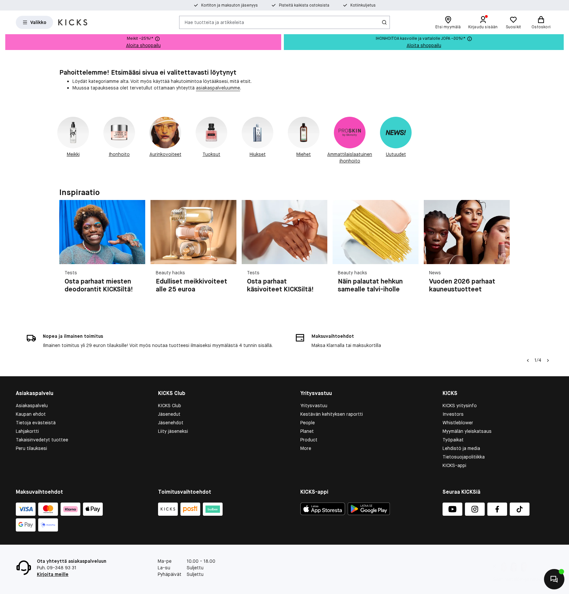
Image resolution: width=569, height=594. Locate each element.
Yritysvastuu (313, 405)
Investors (453, 414)
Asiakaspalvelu (32, 405)
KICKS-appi (454, 465)
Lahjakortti (27, 431)
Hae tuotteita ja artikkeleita (214, 22)
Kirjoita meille (52, 574)
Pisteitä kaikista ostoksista (304, 5)
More (305, 448)
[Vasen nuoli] (528, 360)
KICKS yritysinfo (460, 405)
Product (308, 440)
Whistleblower (458, 423)
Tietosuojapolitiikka (464, 457)
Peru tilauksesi (31, 448)
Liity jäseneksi (173, 431)
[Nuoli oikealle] (502, 254)
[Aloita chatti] (554, 579)
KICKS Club (169, 405)
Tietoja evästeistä (36, 423)
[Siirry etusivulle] (72, 22)
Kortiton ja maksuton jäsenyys (229, 5)
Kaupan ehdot (31, 414)
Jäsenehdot (170, 423)
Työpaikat (453, 440)
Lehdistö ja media (461, 448)
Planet (307, 431)
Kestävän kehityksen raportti (331, 414)
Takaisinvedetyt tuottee (42, 440)
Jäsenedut (169, 414)
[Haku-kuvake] (384, 22)
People (307, 423)
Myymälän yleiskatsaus (467, 431)
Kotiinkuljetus (363, 5)
